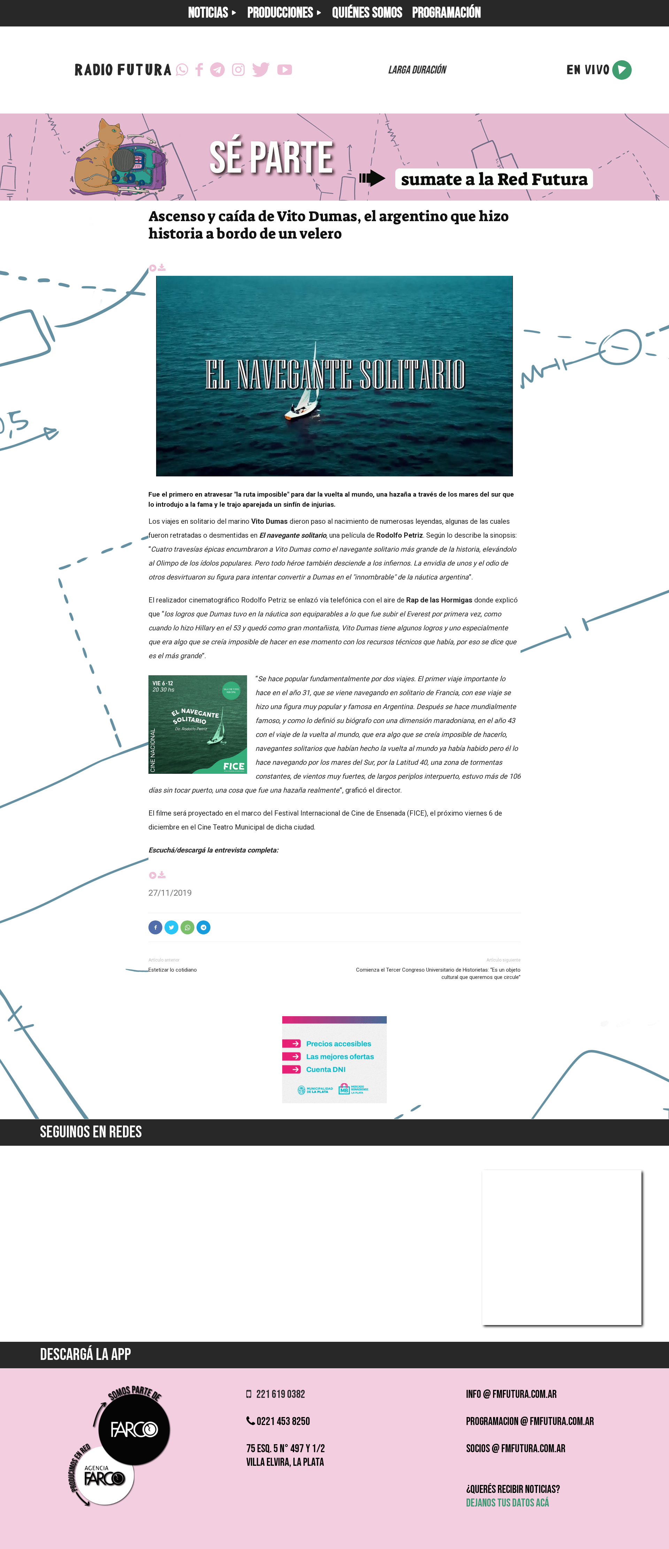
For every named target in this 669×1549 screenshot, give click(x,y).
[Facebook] (199, 70)
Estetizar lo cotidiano (172, 970)
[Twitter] (261, 70)
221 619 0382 (278, 1394)
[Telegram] (217, 70)
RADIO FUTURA (123, 71)
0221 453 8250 (282, 1422)
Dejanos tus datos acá (507, 1503)
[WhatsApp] (182, 70)
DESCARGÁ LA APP (85, 1355)
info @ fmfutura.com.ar (511, 1394)
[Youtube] (284, 70)
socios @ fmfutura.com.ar (516, 1449)
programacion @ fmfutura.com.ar (530, 1422)
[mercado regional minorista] (334, 1101)
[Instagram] (238, 70)
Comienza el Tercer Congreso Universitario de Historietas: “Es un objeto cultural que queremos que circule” (438, 973)
